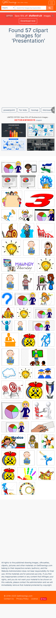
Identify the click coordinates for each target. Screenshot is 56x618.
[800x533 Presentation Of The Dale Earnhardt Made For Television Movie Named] (39, 201)
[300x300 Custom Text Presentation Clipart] (12, 391)
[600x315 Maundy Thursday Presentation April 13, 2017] (18, 266)
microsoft (47, 110)
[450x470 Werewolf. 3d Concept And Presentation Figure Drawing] (46, 341)
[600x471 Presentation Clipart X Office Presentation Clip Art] (11, 169)
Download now (28, 21)
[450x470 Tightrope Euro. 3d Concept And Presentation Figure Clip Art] (9, 217)
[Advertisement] (28, 74)
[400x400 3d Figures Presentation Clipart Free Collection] (43, 412)
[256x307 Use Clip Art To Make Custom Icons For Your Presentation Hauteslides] (28, 341)
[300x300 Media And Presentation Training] (10, 341)
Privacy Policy (22, 599)
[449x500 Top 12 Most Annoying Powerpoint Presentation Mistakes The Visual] (25, 217)
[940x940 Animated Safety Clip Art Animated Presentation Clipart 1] (46, 300)
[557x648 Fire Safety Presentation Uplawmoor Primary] (8, 314)
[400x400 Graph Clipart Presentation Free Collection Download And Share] (45, 232)
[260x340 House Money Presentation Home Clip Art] (47, 443)
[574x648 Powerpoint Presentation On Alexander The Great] (10, 232)
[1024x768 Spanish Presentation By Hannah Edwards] (13, 443)
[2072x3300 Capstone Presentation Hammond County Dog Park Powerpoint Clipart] (27, 284)
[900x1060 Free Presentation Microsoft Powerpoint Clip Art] (31, 249)
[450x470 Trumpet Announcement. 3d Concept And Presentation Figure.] (45, 460)
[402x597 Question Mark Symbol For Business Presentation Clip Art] (7, 300)
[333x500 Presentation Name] (48, 249)
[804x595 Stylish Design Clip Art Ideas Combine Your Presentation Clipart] (44, 375)
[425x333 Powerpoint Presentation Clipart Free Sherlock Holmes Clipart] (16, 412)
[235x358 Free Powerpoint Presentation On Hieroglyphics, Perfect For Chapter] (33, 443)
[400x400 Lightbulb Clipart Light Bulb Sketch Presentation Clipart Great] (11, 249)
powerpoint (9, 110)
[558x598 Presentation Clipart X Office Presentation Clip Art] (9, 183)
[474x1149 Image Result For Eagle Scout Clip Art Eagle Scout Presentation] (50, 391)
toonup (34, 110)
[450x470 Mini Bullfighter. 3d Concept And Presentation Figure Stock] (9, 490)
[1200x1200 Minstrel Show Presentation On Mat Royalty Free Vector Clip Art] (46, 475)
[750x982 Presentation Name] (27, 232)
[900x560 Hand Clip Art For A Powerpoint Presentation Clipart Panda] (42, 428)
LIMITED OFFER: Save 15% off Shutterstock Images (27, 117)
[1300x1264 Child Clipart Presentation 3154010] (12, 201)
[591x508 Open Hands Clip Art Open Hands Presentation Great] (26, 476)
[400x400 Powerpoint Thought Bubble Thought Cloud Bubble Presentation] (9, 375)
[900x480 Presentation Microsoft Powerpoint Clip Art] (41, 327)
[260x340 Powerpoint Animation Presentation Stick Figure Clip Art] (7, 327)
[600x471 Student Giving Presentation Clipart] (44, 217)
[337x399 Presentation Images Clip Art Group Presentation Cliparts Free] (30, 168)
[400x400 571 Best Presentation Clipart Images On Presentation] (46, 168)
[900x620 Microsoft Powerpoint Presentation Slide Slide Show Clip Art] (43, 314)
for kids (23, 110)
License (34, 599)
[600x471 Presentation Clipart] (25, 300)
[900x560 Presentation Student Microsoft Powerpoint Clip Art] (37, 359)
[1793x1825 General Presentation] (27, 490)
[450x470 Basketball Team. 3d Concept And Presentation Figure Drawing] (46, 183)
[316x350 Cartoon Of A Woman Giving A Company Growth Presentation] (45, 284)
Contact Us (9, 599)
